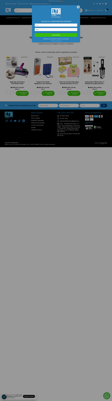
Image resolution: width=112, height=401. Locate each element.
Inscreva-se (56, 35)
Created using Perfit (56, 41)
